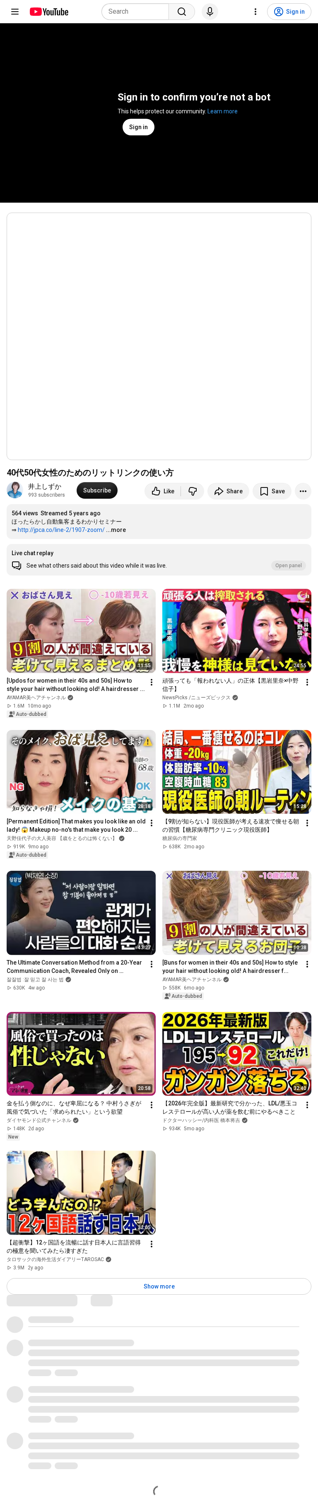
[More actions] (303, 491)
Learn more (222, 111)
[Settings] (255, 12)
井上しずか (44, 486)
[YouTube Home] (48, 11)
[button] (159, 560)
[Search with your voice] (210, 11)
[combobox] (137, 12)
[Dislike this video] (192, 491)
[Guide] (15, 12)
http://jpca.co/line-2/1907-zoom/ (61, 530)
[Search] (182, 11)
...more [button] (116, 530)
